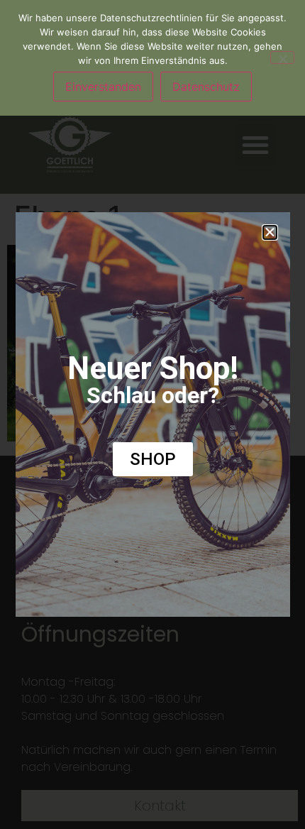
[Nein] (282, 57)
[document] (152, 414)
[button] (270, 232)
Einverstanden (103, 86)
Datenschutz (206, 86)
